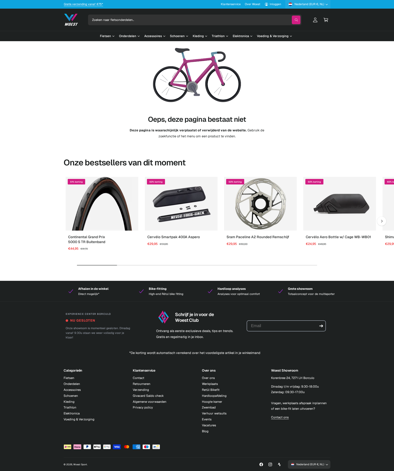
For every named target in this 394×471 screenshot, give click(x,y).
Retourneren (141, 384)
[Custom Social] (279, 464)
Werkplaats (210, 384)
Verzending (141, 390)
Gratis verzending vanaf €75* (83, 4)
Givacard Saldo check (148, 396)
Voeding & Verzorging (79, 419)
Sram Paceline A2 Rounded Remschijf (258, 237)
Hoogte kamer (212, 402)
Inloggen (275, 4)
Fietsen (69, 378)
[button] (326, 20)
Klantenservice (231, 4)
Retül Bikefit (211, 390)
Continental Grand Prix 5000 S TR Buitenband (86, 239)
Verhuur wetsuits (214, 413)
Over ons (208, 378)
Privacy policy (143, 407)
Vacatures (209, 425)
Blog (205, 431)
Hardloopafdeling (214, 396)
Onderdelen (72, 384)
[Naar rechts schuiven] (381, 221)
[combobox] (194, 20)
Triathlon (70, 407)
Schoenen (71, 396)
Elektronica (72, 413)
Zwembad (209, 407)
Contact (138, 378)
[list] (197, 291)
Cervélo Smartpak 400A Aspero (173, 237)
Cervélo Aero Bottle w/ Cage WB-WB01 (338, 237)
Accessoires (72, 390)
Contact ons (280, 417)
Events (207, 419)
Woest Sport (80, 464)
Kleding (69, 402)
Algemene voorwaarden (149, 402)
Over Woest (252, 4)
